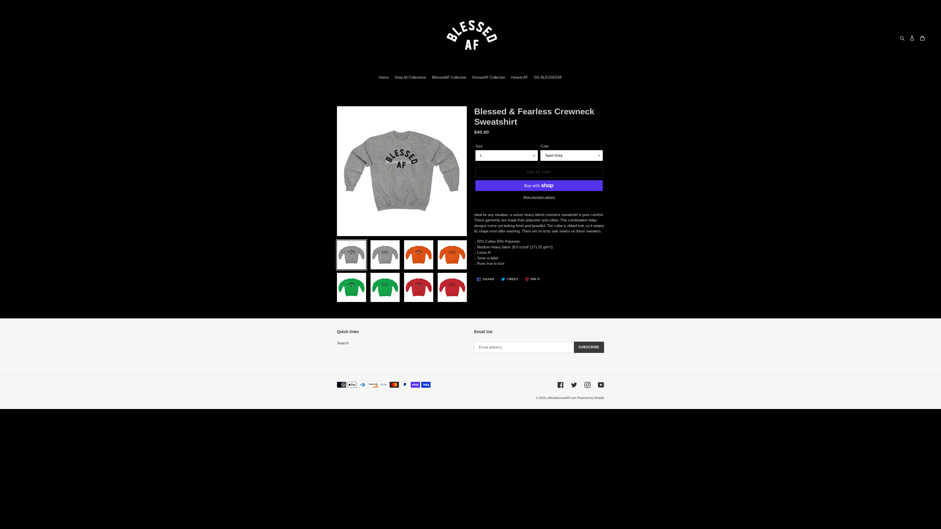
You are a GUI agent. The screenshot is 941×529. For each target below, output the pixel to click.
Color (544, 146)
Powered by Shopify (590, 398)
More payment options (539, 197)
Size (479, 146)
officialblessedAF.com (561, 398)
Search (342, 343)
